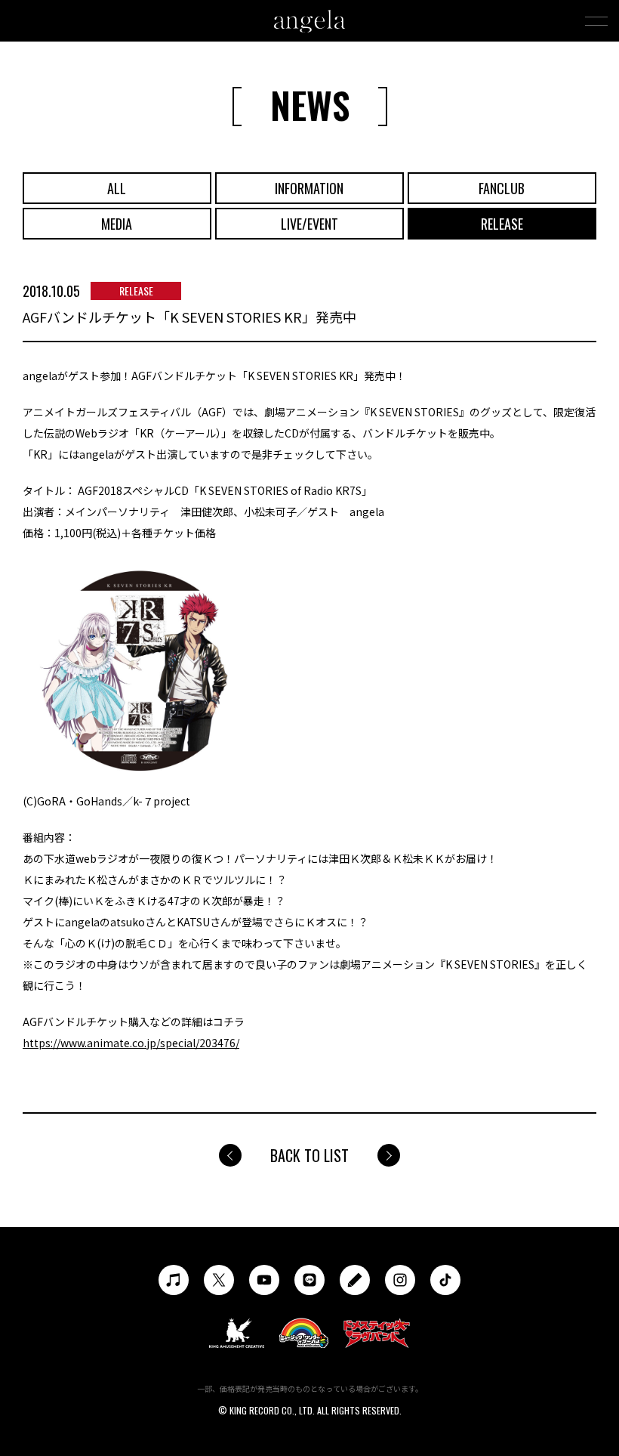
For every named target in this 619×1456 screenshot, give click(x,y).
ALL (116, 188)
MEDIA (116, 223)
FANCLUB (502, 188)
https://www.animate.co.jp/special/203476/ (131, 1042)
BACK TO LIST (309, 1155)
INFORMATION (309, 188)
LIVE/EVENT (309, 223)
